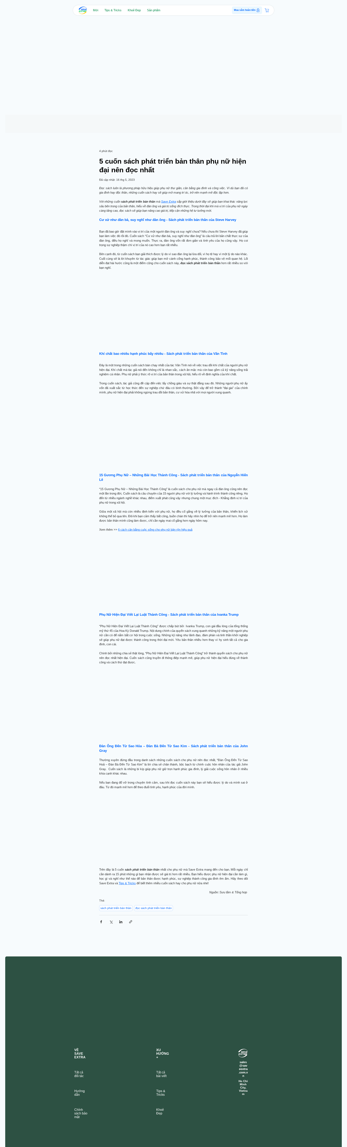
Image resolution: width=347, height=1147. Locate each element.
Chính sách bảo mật (80, 1113)
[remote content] (173, 309)
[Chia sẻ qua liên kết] (131, 922)
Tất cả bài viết (161, 1074)
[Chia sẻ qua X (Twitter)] (111, 922)
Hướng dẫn (79, 1093)
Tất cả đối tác (79, 1074)
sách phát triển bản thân (115, 908)
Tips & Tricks (160, 1093)
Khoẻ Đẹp (160, 1111)
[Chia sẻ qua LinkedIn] (121, 922)
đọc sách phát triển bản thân (153, 908)
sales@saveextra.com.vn (243, 1069)
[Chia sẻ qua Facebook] (101, 922)
